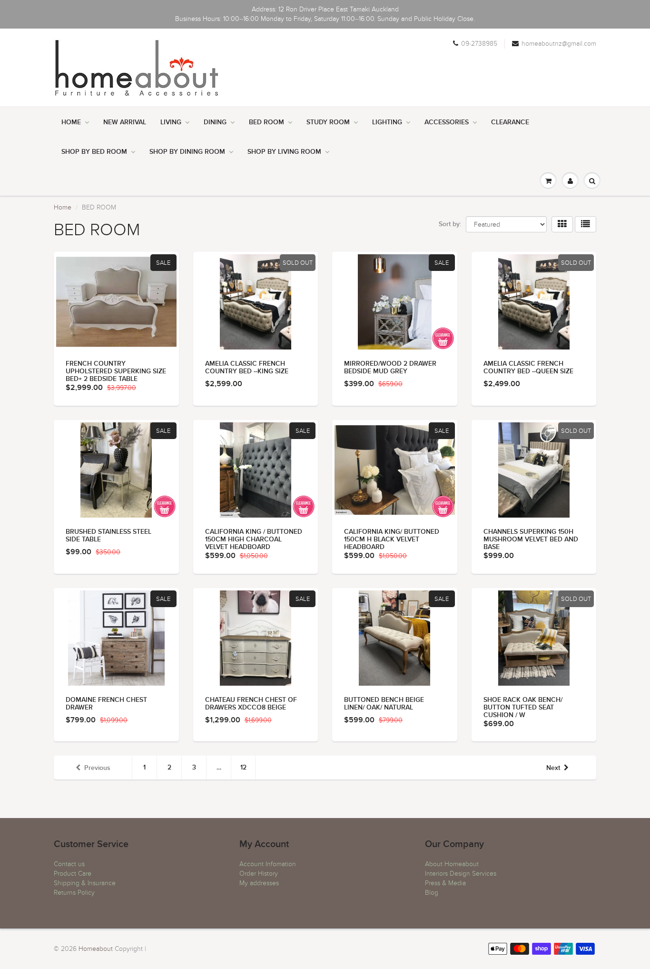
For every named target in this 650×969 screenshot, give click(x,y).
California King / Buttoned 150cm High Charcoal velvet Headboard (253, 539)
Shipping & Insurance (85, 883)
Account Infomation (267, 864)
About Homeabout (452, 864)
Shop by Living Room (284, 152)
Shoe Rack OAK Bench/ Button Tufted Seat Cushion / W (522, 708)
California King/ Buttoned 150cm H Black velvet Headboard (391, 539)
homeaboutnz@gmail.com (559, 44)
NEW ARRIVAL (124, 122)
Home (71, 122)
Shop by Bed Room (94, 152)
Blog (431, 893)
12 (243, 767)
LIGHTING (387, 122)
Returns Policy (74, 893)
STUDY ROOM (328, 122)
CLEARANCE (510, 122)
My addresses (259, 883)
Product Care (72, 873)
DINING (215, 122)
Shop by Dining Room (187, 152)
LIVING (170, 122)
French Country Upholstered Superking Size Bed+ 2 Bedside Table (116, 371)
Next (553, 768)
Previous (97, 768)
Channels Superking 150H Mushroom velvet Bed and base (530, 539)
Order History (258, 873)
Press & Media (445, 883)
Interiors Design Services (460, 873)
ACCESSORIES (446, 122)
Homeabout (96, 949)
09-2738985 (479, 44)
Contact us (69, 864)
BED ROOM (266, 122)
